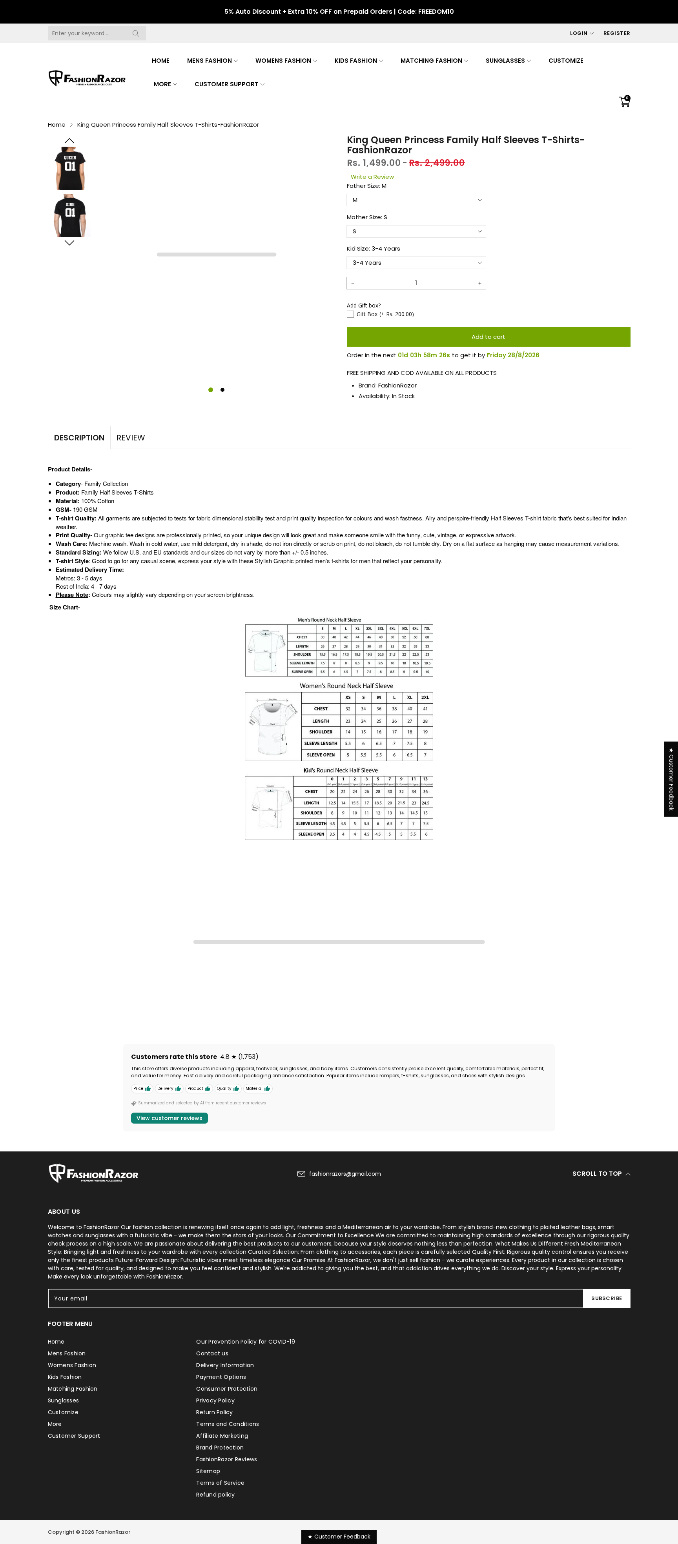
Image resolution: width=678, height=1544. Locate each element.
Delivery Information (225, 1365)
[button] (69, 141)
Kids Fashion (356, 60)
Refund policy (215, 1495)
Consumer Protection (226, 1389)
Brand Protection (220, 1447)
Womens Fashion (283, 60)
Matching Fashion (431, 60)
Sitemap (208, 1471)
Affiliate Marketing (222, 1436)
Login (579, 33)
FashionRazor (397, 385)
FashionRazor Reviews (226, 1459)
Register (617, 33)
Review (131, 437)
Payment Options (221, 1377)
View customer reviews (169, 1118)
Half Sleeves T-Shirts (126, 492)
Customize (566, 60)
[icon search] (136, 33)
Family (89, 492)
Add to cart (488, 337)
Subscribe (606, 1298)
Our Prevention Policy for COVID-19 (245, 1342)
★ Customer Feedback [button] (671, 778)
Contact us (212, 1353)
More (162, 84)
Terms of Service (220, 1483)
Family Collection (106, 483)
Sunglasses (505, 60)
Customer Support (227, 84)
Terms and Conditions (227, 1424)
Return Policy (214, 1412)
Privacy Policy (215, 1400)
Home (161, 60)
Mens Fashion (209, 60)
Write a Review (372, 177)
